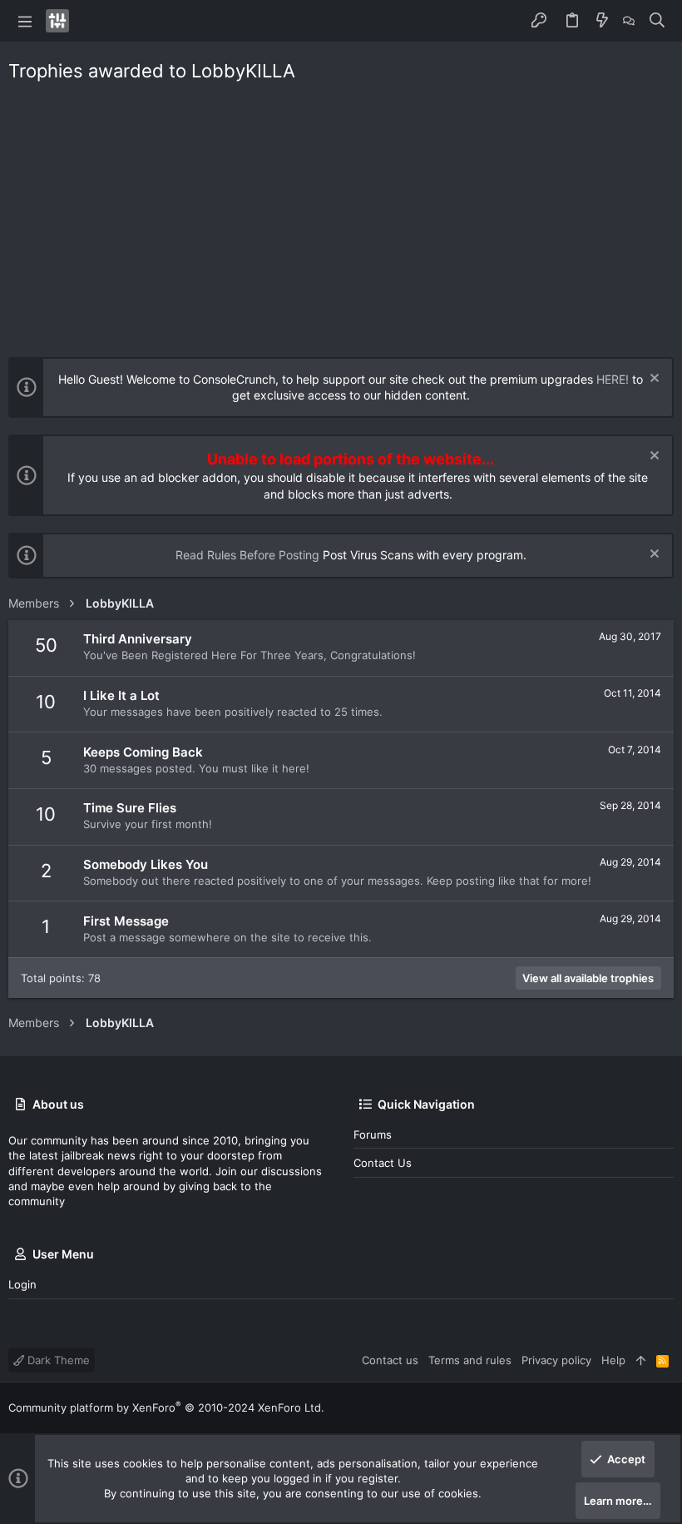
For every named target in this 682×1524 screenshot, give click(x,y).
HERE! (612, 379)
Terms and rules (470, 1360)
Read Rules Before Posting (247, 555)
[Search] (657, 21)
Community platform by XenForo (166, 1407)
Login (22, 1284)
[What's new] (602, 21)
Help (613, 1360)
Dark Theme (57, 1360)
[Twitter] (666, 1408)
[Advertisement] (341, 215)
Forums (372, 1134)
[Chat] (628, 21)
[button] (25, 21)
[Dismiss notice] (652, 380)
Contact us (382, 1162)
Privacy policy (556, 1360)
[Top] (640, 1360)
